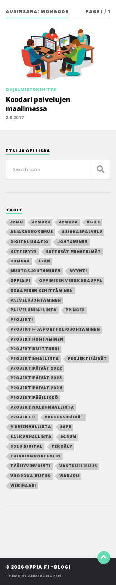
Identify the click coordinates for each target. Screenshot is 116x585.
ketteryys (23, 251)
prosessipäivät (64, 417)
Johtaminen (72, 241)
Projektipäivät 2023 (36, 378)
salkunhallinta (31, 436)
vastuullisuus (78, 465)
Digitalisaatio (29, 241)
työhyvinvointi (30, 465)
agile (93, 222)
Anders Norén (44, 575)
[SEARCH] (100, 170)
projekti (21, 319)
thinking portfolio (35, 456)
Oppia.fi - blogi (48, 567)
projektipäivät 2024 (36, 388)
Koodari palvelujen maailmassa (38, 104)
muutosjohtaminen (35, 270)
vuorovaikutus (30, 475)
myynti (78, 270)
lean (44, 261)
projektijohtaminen (36, 339)
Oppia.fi (20, 280)
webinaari (23, 485)
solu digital (26, 446)
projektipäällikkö (34, 397)
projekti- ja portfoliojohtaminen (55, 329)
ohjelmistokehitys (31, 89)
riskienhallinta (30, 426)
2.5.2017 (15, 117)
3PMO (16, 222)
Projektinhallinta (34, 358)
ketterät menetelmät (73, 251)
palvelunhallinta (33, 310)
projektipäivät (87, 358)
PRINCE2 (75, 310)
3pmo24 (68, 222)
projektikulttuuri (34, 349)
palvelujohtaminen (35, 300)
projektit (23, 417)
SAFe (65, 426)
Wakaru (69, 475)
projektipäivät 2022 (36, 368)
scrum (68, 436)
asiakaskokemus (31, 231)
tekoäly (61, 446)
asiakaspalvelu (82, 231)
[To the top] (103, 557)
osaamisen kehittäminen (41, 290)
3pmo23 (41, 222)
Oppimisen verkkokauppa (70, 280)
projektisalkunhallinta (42, 407)
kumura (20, 261)
